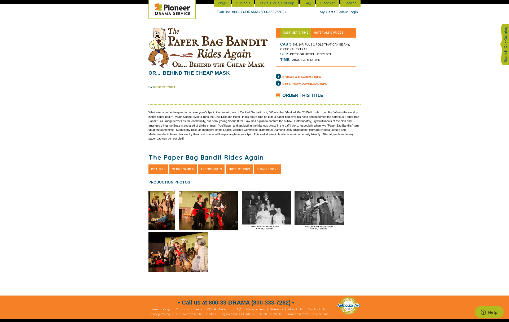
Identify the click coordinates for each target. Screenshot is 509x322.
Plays (167, 309)
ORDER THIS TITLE (302, 95)
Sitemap (276, 309)
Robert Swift (164, 87)
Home (153, 309)
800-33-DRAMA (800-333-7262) (259, 12)
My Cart (327, 12)
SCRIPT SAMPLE (183, 169)
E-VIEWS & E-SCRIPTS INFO (301, 76)
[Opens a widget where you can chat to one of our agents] (489, 312)
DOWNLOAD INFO (304, 83)
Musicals (182, 309)
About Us (295, 309)
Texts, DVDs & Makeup (212, 309)
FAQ (238, 309)
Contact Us (317, 309)
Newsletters (255, 309)
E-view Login (347, 12)
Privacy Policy (159, 314)
